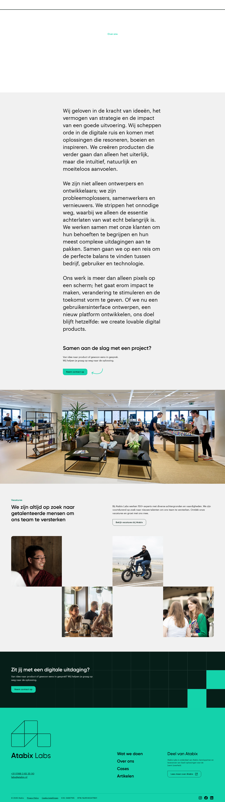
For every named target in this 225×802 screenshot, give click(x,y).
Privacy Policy (33, 798)
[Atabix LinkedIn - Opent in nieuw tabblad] (212, 798)
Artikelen (125, 776)
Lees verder (112, 66)
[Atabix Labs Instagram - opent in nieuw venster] (200, 798)
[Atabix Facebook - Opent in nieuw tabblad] (206, 798)
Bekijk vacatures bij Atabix (129, 522)
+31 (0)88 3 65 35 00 (22, 773)
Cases (123, 768)
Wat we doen (130, 753)
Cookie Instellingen (50, 798)
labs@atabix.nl (19, 777)
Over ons (125, 761)
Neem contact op (75, 372)
